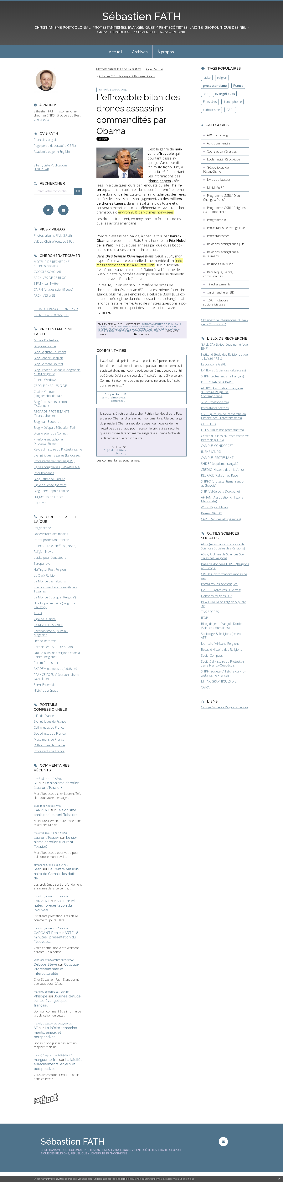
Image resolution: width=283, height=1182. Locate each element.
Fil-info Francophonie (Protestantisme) (48, 441)
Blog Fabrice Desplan (48, 358)
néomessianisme (157, 328)
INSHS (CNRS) (211, 452)
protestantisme (215, 86)
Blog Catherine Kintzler (49, 479)
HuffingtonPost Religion (50, 569)
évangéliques (225, 94)
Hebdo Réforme (45, 641)
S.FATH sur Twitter (46, 283)
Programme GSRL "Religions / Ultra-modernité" (224, 210)
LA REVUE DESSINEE (48, 625)
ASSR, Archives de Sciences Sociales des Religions (222, 556)
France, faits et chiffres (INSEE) (55, 546)
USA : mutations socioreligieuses (216, 302)
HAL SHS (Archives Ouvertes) (221, 590)
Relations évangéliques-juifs (225, 244)
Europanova (42, 563)
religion (222, 77)
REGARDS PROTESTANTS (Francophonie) (51, 413)
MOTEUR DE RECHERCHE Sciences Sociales (51, 264)
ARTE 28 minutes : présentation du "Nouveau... (55, 905)
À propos (165, 52)
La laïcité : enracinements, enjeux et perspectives (56, 1032)
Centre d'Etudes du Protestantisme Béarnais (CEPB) (225, 438)
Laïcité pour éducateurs (50, 557)
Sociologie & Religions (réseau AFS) (221, 636)
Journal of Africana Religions (220, 643)
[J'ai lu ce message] (279, 1178)
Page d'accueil (154, 69)
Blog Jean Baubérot (47, 421)
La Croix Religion (45, 575)
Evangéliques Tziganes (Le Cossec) (57, 455)
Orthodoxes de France (49, 745)
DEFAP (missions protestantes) (222, 430)
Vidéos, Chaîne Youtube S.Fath (54, 241)
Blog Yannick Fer (45, 346)
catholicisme (211, 110)
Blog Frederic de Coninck (51, 433)
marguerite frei (46, 1060)
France (238, 86)
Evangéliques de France (50, 721)
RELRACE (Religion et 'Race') (220, 475)
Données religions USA (216, 596)
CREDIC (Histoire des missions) (222, 469)
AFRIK (38, 613)
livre (205, 94)
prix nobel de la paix (163, 326)
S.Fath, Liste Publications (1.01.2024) (50, 167)
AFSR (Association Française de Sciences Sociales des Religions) (223, 546)
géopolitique (153, 331)
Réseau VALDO (211, 513)
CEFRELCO (208, 424)
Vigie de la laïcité (45, 619)
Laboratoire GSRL (213, 364)
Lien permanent (112, 324)
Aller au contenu (13, 3)
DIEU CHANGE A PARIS (217, 382)
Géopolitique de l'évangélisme (216, 169)
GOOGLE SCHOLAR (47, 272)
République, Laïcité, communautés (218, 274)
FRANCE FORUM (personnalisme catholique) (56, 676)
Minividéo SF (215, 188)
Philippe (40, 996)
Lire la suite (41, 119)
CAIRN (205, 687)
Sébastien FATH (141, 16)
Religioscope (42, 528)
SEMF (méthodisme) (215, 402)
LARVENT (42, 810)
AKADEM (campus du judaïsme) (55, 669)
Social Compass (212, 655)
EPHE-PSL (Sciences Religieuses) (223, 370)
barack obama (141, 326)
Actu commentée (152, 324)
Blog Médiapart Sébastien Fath (55, 427)
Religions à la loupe (220, 264)
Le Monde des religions (50, 581)
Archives (140, 52)
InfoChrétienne (44, 473)
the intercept (135, 331)
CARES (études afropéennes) (221, 519)
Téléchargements (219, 284)
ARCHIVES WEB (44, 295)
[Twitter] (48, 210)
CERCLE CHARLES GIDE (50, 386)
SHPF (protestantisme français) (222, 376)
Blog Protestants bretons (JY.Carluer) (51, 404)
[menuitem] (115, 51)
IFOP (204, 618)
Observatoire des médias (51, 534)
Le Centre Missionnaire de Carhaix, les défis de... (57, 873)
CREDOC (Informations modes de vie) (224, 576)
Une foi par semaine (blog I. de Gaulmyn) (54, 605)
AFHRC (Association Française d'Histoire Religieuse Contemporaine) (222, 392)
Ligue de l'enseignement (50, 485)
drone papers (117, 331)
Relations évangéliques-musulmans (221, 254)
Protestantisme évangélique (226, 228)
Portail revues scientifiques (219, 584)
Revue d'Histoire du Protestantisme (58, 449)
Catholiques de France (49, 727)
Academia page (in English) (52, 151)
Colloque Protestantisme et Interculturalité (56, 968)
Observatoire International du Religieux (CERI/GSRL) (224, 322)
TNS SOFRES (210, 612)
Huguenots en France (49, 497)
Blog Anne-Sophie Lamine (51, 491)
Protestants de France (49, 751)
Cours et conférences (222, 151)
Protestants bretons (215, 408)
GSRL (230, 110)
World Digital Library (214, 507)
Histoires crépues (46, 690)
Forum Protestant (46, 663)
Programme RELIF (219, 220)
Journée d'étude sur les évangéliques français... (57, 1000)
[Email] (63, 210)
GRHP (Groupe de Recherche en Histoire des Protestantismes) (223, 416)
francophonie (232, 102)
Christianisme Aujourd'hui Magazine (51, 633)
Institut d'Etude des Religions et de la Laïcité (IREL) (224, 356)
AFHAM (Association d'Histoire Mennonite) (222, 499)
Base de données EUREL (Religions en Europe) (225, 566)
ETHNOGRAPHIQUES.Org (218, 681)
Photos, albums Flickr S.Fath (53, 235)
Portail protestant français (51, 540)
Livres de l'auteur (218, 179)
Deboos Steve (45, 964)
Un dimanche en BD (220, 292)
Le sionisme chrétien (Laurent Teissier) (55, 842)
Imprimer (143, 334)
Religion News (43, 551)
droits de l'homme (134, 328)
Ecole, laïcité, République (223, 159)
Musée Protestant (46, 340)
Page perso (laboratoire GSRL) (55, 145)
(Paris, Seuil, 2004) (139, 256)
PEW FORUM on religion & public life (223, 604)
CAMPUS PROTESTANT (217, 458)
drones (102, 328)
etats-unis (124, 326)
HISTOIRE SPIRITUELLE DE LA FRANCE (118, 69)
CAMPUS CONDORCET (217, 446)
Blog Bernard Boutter (48, 364)
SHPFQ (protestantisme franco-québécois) (222, 483)
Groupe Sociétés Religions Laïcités (224, 707)
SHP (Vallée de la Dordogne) (220, 491)
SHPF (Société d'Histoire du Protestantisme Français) (223, 673)
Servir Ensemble (44, 685)
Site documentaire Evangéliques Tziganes (55, 589)
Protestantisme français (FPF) (54, 461)
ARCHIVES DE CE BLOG (50, 278)
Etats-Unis (210, 102)
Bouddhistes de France (50, 733)
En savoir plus (187, 1178)
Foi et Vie (40, 503)
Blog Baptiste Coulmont (50, 352)
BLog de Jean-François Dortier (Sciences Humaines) (222, 626)
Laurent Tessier (46, 837)
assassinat (115, 328)
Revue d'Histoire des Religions (221, 649)
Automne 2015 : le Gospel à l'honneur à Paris (127, 76)
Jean (37, 869)
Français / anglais (45, 140)
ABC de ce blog (217, 135)
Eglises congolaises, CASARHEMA (57, 467)
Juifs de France (44, 716)
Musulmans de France (49, 739)
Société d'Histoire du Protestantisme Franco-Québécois (223, 663)
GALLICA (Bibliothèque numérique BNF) (224, 346)
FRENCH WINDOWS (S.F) (51, 315)
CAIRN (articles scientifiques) (53, 289)
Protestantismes (218, 236)
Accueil (115, 52)
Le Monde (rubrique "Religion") (55, 597)
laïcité (207, 77)
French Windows (45, 380)
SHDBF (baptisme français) (219, 463)
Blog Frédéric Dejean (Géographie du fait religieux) (57, 372)
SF (36, 783)
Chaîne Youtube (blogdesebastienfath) (49, 394)
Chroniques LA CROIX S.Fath (53, 647)
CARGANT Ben (46, 933)
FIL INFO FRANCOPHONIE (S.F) (56, 309)
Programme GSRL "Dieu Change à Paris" (221, 197)
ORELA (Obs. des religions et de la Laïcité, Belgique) (57, 655)
